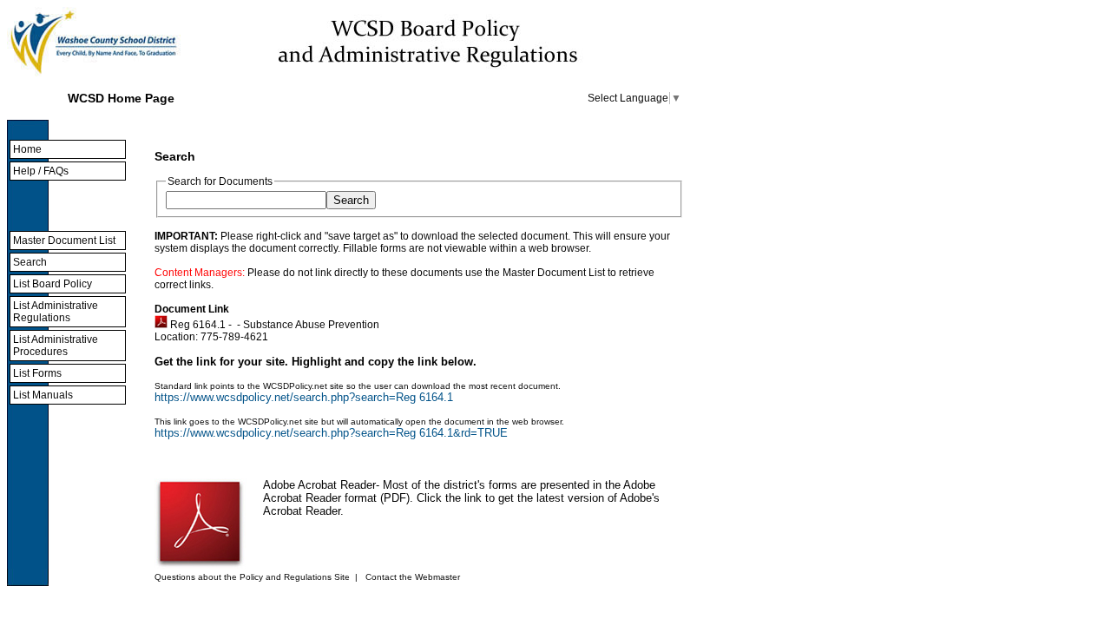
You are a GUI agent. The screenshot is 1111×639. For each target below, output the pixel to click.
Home (27, 149)
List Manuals (43, 395)
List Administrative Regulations (55, 312)
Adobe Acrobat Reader (319, 484)
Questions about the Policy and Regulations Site (252, 577)
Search (30, 262)
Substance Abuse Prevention (311, 325)
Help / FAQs (41, 171)
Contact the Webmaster (412, 577)
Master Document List (64, 240)
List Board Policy (52, 284)
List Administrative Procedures (55, 345)
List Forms (37, 373)
